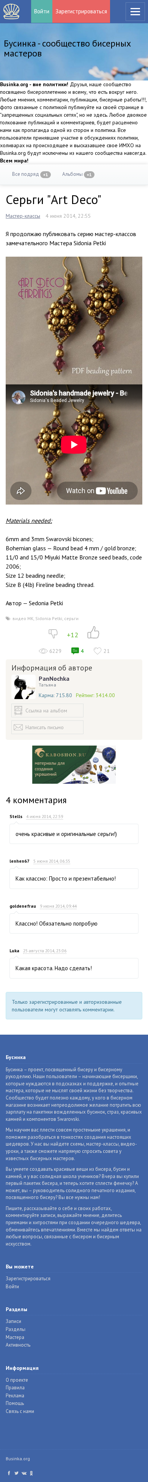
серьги (71, 618)
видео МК (23, 618)
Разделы (15, 1329)
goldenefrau (22, 906)
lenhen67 (19, 861)
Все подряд (30, 174)
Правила (15, 1387)
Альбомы (77, 174)
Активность (18, 1345)
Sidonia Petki (48, 618)
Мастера (15, 1337)
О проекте (17, 1380)
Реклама (15, 1395)
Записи (13, 1321)
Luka (14, 950)
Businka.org (18, 1458)
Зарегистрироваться (81, 11)
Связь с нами (20, 1411)
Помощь (15, 1403)
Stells (15, 816)
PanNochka (54, 678)
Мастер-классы (23, 215)
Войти (41, 11)
